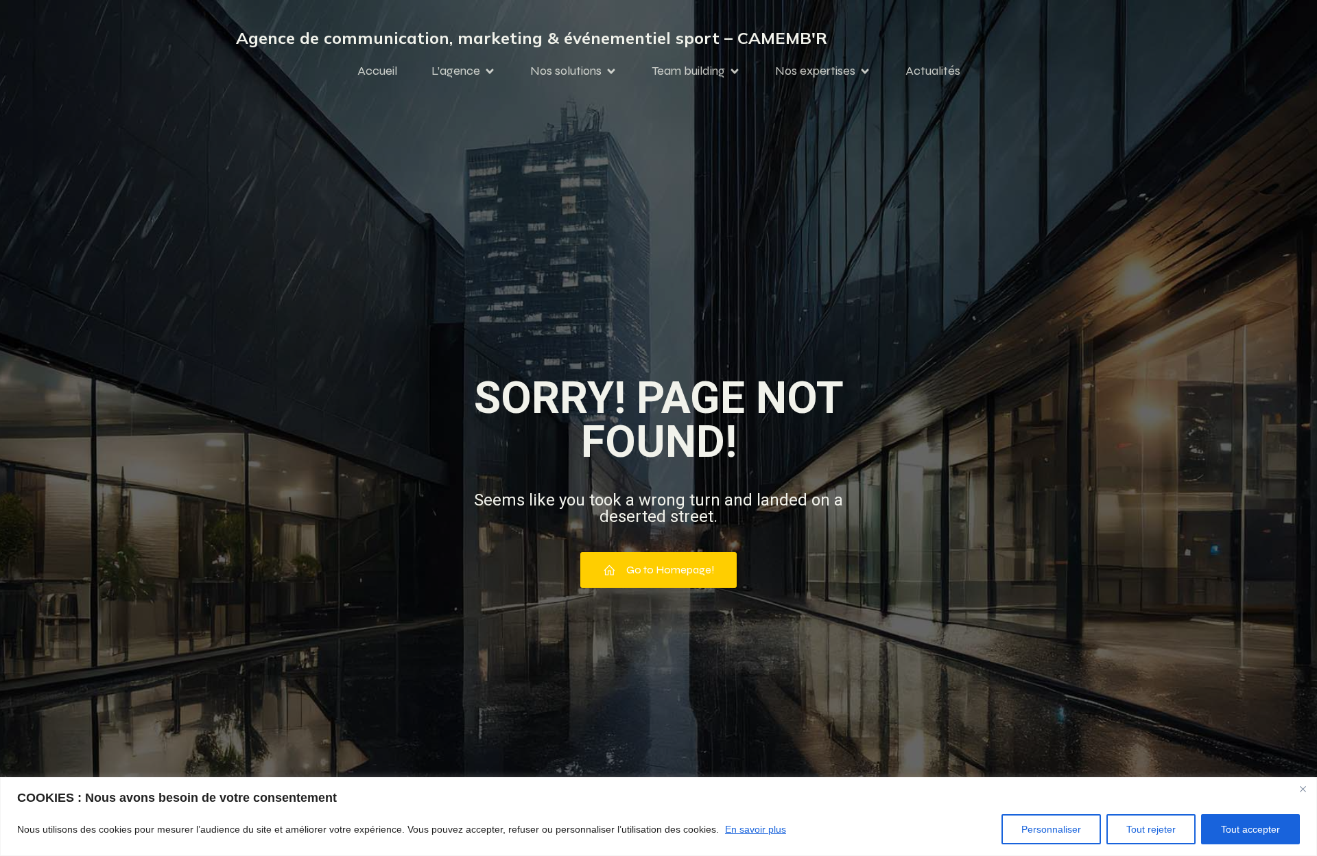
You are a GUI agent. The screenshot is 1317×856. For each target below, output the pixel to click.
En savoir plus (755, 829)
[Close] (1302, 789)
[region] (658, 816)
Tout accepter (1250, 829)
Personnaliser (1051, 829)
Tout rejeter (1151, 829)
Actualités (932, 70)
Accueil (377, 70)
